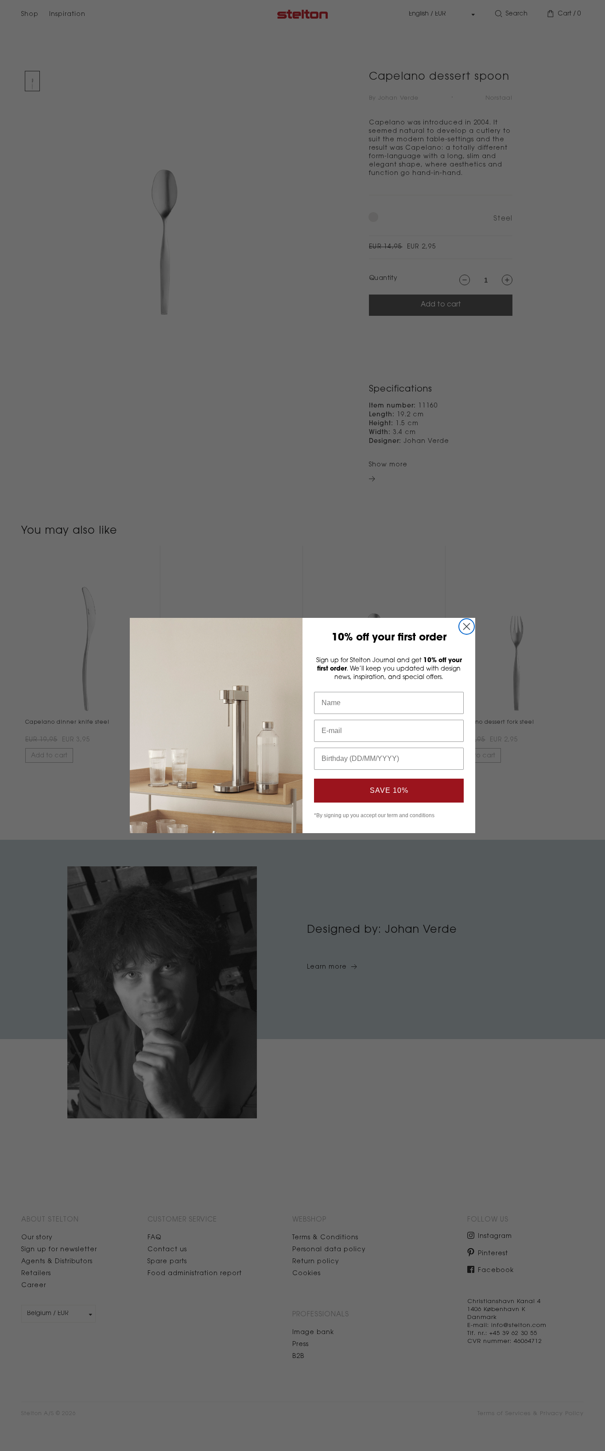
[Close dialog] (466, 626)
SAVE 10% (389, 790)
